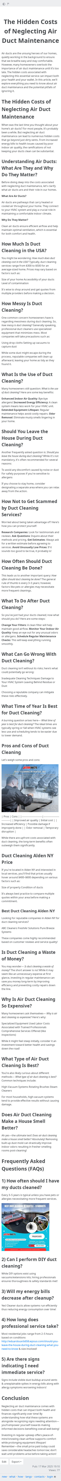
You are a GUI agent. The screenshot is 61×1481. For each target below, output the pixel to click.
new (4, 1476)
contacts (39, 1476)
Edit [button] (4, 1461)
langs (28, 1476)
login (50, 1476)
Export (16, 1461)
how (20, 1476)
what (12, 1476)
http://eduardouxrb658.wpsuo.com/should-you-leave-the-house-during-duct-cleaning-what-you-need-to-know (30, 1345)
